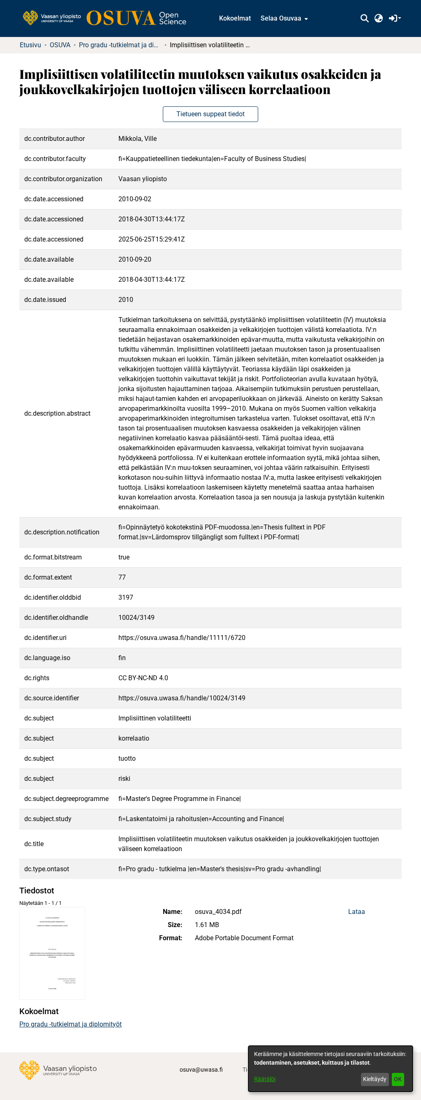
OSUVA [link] (60, 45)
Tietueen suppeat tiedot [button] (210, 114)
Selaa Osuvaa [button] (281, 18)
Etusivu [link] (30, 45)
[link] (108, 18)
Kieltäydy (374, 1079)
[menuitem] (283, 18)
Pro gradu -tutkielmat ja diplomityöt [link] (120, 45)
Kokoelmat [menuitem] (235, 18)
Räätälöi (264, 1079)
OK (398, 1079)
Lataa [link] (356, 912)
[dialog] (330, 1069)
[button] (364, 18)
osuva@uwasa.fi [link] (201, 1069)
